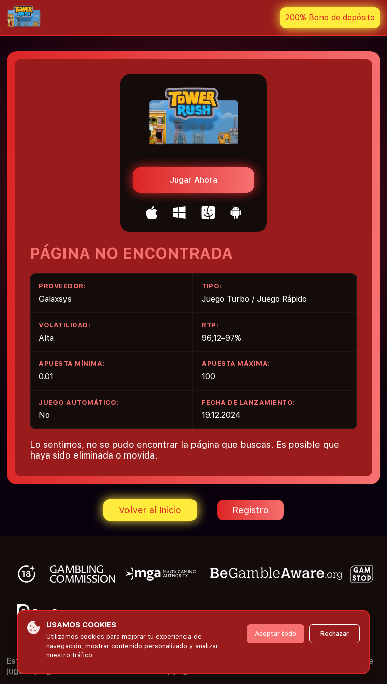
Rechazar (334, 633)
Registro (250, 510)
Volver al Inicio (150, 510)
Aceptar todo (275, 633)
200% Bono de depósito (330, 17)
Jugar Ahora (193, 180)
